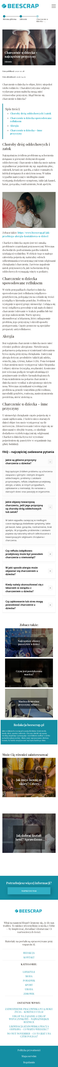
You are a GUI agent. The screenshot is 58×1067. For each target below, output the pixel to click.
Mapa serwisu (29, 1056)
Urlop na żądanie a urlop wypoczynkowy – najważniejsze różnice (29, 1019)
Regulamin (29, 1062)
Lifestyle (29, 971)
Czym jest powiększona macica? (29, 673)
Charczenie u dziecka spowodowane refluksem (31, 119)
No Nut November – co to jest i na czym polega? (29, 1035)
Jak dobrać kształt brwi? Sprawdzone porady (29, 837)
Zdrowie (23, 19)
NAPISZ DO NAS (29, 891)
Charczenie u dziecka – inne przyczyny (26, 132)
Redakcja (29, 952)
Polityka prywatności (29, 1050)
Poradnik (29, 980)
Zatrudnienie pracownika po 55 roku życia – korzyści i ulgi (29, 1010)
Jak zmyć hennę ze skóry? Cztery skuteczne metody (29, 782)
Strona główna (9, 19)
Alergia (14, 125)
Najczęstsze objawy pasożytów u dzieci (29, 643)
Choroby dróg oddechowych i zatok (30, 113)
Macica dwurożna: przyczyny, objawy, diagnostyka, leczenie (29, 703)
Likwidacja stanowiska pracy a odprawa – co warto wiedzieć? (29, 1028)
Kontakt (29, 957)
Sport (29, 984)
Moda (28, 976)
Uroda (29, 989)
